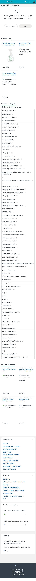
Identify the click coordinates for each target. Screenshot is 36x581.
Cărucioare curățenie (8, 344)
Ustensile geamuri (7, 308)
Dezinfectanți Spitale (8, 225)
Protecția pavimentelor (8, 208)
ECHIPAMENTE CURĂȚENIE (10, 254)
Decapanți (5, 149)
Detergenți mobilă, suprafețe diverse (13, 189)
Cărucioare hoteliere (8, 347)
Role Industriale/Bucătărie (9, 136)
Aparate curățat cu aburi (9, 257)
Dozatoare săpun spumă (9, 247)
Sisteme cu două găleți (8, 354)
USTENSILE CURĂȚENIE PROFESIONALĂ (13, 357)
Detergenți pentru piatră (9, 196)
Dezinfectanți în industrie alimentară (12, 215)
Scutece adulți (6, 338)
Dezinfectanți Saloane (8, 221)
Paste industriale (6, 325)
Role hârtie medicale (8, 120)
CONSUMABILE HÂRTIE (25, 42)
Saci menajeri (6, 305)
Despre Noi (6, 479)
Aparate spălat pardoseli (9, 270)
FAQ (4, 499)
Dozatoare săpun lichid (8, 244)
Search (26, 2)
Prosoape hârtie (6, 133)
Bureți (3, 293)
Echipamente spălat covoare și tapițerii (13, 276)
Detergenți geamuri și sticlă (10, 162)
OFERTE (5, 443)
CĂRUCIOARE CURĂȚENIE (11, 460)
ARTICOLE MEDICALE (8, 72)
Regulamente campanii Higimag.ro (13, 496)
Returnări (6, 485)
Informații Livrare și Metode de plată (14, 482)
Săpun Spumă (6, 250)
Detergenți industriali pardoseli (11, 165)
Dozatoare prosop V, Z (8, 241)
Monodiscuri (5, 279)
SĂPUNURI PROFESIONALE (10, 321)
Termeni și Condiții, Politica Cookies (14, 490)
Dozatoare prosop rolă (8, 238)
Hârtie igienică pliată (8, 130)
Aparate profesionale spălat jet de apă (13, 266)
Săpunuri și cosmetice (8, 328)
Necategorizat (6, 42)
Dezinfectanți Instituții (8, 218)
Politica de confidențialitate (11, 487)
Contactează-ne (8, 493)
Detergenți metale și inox (9, 186)
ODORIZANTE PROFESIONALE (10, 286)
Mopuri (4, 299)
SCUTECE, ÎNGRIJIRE (8, 331)
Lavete (4, 296)
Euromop (4, 318)
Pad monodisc (6, 302)
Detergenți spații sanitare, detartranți (12, 205)
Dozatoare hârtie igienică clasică (11, 231)
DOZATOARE (5, 228)
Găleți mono (5, 351)
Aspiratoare (5, 273)
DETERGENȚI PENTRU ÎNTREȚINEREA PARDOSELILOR (17, 180)
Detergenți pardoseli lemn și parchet (12, 192)
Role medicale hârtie (8, 140)
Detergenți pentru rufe (8, 199)
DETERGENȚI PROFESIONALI (10, 146)
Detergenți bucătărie (8, 156)
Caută (25, 26)
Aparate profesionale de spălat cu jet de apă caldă (17, 263)
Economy (4, 315)
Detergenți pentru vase (9, 202)
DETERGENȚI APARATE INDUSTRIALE (13, 169)
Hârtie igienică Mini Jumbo (9, 127)
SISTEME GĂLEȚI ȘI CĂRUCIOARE (11, 341)
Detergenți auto (6, 153)
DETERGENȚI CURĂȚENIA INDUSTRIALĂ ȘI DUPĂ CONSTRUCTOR (16, 173)
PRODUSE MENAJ (7, 289)
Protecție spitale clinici (8, 117)
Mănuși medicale (7, 114)
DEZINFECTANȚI (6, 212)
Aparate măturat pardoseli (9, 260)
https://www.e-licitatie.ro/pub (12, 543)
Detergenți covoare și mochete (11, 159)
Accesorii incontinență (8, 334)
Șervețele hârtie (6, 143)
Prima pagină (5, 5)
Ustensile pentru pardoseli (9, 312)
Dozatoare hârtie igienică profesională (13, 234)
